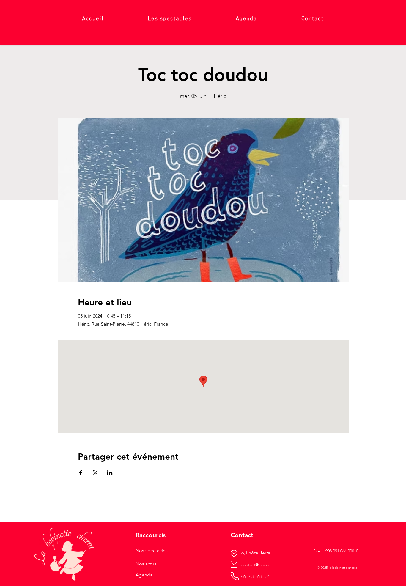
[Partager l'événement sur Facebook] (81, 472)
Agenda (144, 575)
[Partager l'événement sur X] (95, 472)
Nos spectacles (152, 550)
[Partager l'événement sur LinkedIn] (110, 472)
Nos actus (146, 564)
